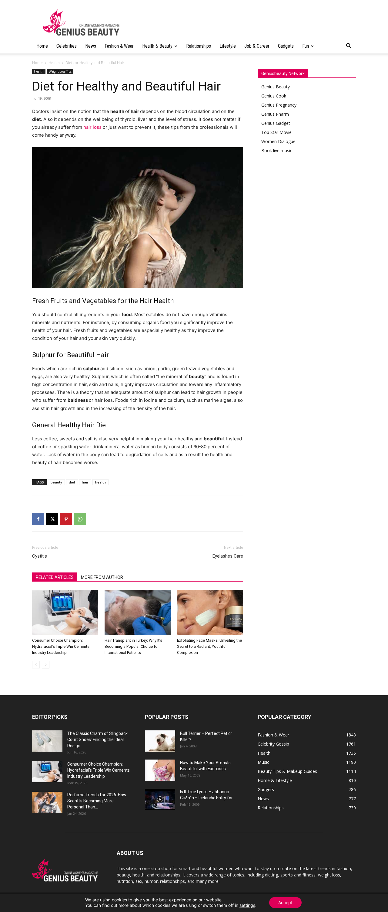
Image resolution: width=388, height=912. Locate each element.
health (100, 482)
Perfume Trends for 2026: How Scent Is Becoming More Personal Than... (96, 800)
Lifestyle (227, 46)
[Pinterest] (66, 519)
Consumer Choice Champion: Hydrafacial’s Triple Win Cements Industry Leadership (60, 646)
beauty (56, 482)
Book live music (276, 150)
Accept (285, 902)
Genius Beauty (275, 87)
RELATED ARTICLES (55, 577)
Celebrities (66, 46)
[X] (52, 519)
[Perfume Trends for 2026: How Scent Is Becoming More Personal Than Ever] (47, 802)
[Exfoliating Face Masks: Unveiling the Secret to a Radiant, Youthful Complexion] (210, 612)
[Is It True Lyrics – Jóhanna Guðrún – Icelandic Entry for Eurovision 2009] (160, 799)
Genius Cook (273, 96)
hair (85, 482)
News (90, 46)
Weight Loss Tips (60, 71)
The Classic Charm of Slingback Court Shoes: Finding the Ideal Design (97, 739)
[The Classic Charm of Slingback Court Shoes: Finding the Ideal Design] (47, 741)
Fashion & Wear (119, 46)
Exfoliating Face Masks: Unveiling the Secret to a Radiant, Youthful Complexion (209, 646)
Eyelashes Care (227, 556)
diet (72, 482)
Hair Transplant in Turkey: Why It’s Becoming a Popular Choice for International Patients (133, 646)
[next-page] (45, 664)
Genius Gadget (275, 123)
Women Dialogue (278, 141)
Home (42, 46)
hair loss (92, 127)
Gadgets (286, 46)
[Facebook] (38, 519)
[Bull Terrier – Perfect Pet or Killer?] (160, 741)
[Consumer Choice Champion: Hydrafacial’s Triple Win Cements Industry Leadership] (65, 612)
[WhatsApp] (80, 519)
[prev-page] (36, 664)
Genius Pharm (275, 114)
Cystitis (39, 556)
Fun (305, 46)
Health (54, 62)
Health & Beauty (157, 46)
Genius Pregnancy (278, 105)
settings (247, 905)
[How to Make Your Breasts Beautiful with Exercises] (160, 770)
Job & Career (256, 46)
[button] (348, 47)
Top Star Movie (276, 132)
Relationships (198, 46)
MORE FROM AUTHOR (102, 577)
